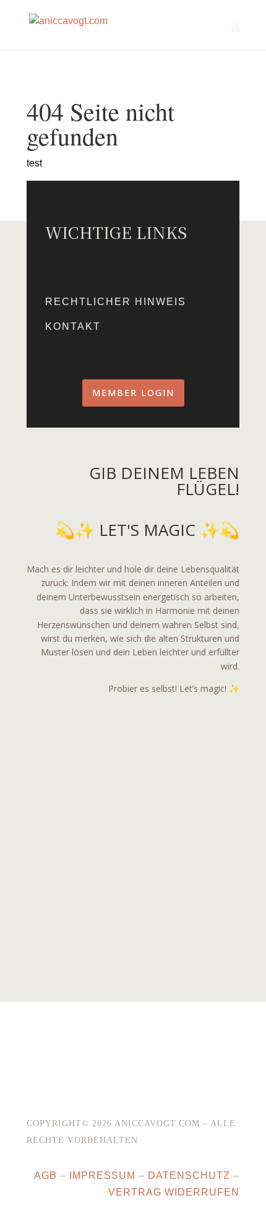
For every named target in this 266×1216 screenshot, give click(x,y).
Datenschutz (189, 1175)
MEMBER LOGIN (133, 393)
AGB (45, 1175)
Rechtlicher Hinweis (115, 301)
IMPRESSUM (102, 1175)
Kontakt (73, 326)
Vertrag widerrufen (173, 1192)
